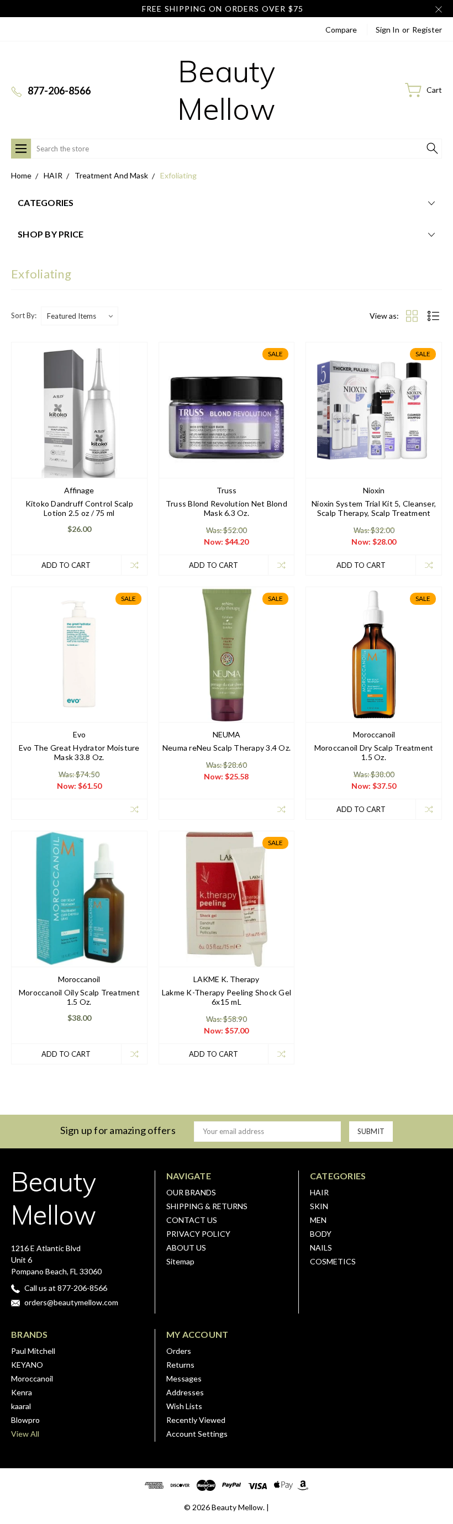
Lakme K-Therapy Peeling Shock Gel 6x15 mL (226, 997)
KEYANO (27, 1364)
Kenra (21, 1392)
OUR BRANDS (191, 1192)
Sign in (387, 29)
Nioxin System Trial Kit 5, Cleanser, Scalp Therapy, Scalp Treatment (374, 508)
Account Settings (197, 1433)
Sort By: (23, 315)
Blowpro (25, 1420)
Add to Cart (66, 565)
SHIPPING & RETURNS (206, 1206)
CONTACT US (191, 1220)
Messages (184, 1378)
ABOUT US (186, 1247)
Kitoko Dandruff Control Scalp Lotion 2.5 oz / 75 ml (79, 508)
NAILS (321, 1247)
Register (427, 29)
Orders (178, 1351)
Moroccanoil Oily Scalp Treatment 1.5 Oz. (79, 997)
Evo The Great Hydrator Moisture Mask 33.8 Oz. (79, 752)
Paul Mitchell (33, 1351)
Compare (341, 29)
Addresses (185, 1392)
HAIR (319, 1192)
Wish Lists (184, 1406)
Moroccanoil (32, 1378)
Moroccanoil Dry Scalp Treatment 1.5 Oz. (374, 752)
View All (25, 1433)
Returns (180, 1364)
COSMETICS (333, 1261)
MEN (318, 1220)
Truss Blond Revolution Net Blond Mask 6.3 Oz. (226, 508)
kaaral (21, 1406)
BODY (320, 1233)
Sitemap (180, 1261)
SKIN (319, 1206)
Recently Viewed (195, 1420)
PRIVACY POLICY (198, 1233)
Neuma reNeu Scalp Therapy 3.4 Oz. (226, 747)
